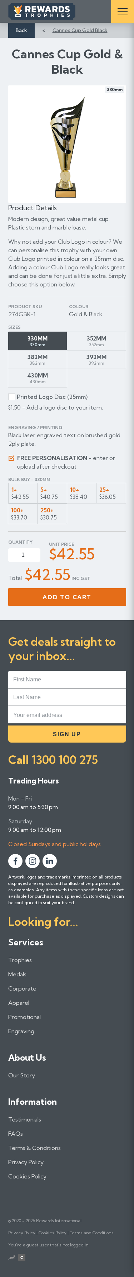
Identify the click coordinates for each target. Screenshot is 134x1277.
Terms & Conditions (34, 1147)
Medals (17, 974)
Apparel (18, 1002)
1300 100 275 (64, 760)
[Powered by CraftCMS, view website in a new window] (22, 1258)
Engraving (21, 1031)
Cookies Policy (27, 1176)
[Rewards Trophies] (51, 11)
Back (21, 30)
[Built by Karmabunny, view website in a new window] (12, 1258)
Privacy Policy (26, 1162)
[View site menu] (122, 11)
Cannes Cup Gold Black (80, 30)
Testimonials (24, 1119)
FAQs (15, 1133)
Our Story (21, 1075)
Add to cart (67, 597)
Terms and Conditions (92, 1232)
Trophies (20, 960)
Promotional (24, 1016)
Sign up (67, 734)
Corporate (22, 988)
